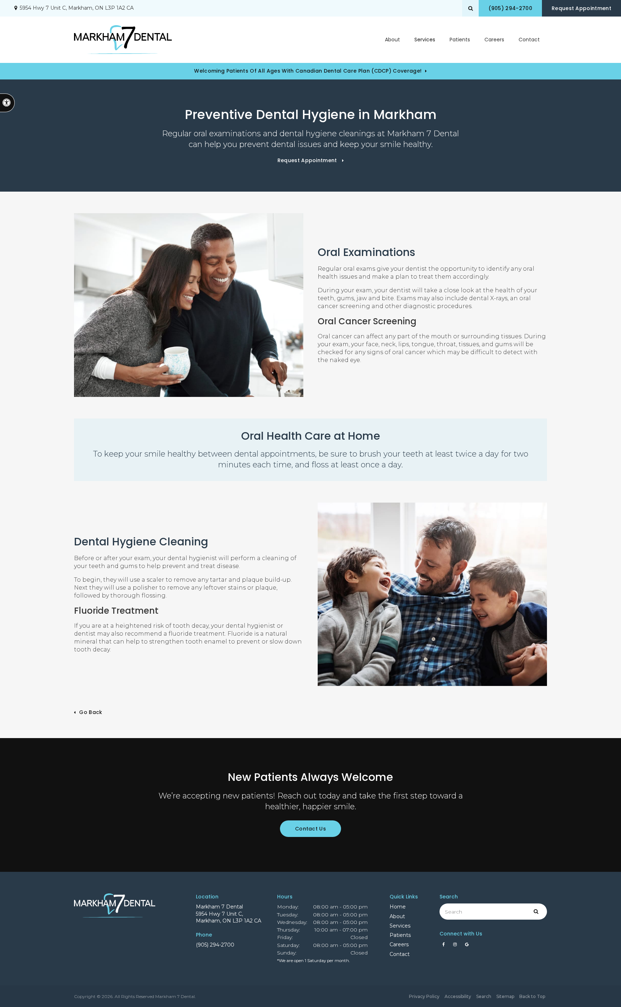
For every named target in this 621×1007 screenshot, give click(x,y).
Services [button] (424, 39)
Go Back (90, 712)
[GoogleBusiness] (467, 946)
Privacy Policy (424, 996)
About (397, 916)
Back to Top (532, 996)
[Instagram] (456, 946)
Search (483, 996)
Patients (460, 39)
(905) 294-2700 (215, 945)
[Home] (123, 39)
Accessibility (458, 996)
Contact (529, 39)
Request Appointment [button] (581, 8)
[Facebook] (445, 946)
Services (400, 926)
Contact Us (310, 828)
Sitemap (505, 996)
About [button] (392, 39)
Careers (494, 39)
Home (398, 906)
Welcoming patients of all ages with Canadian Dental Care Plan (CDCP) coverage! (308, 70)
